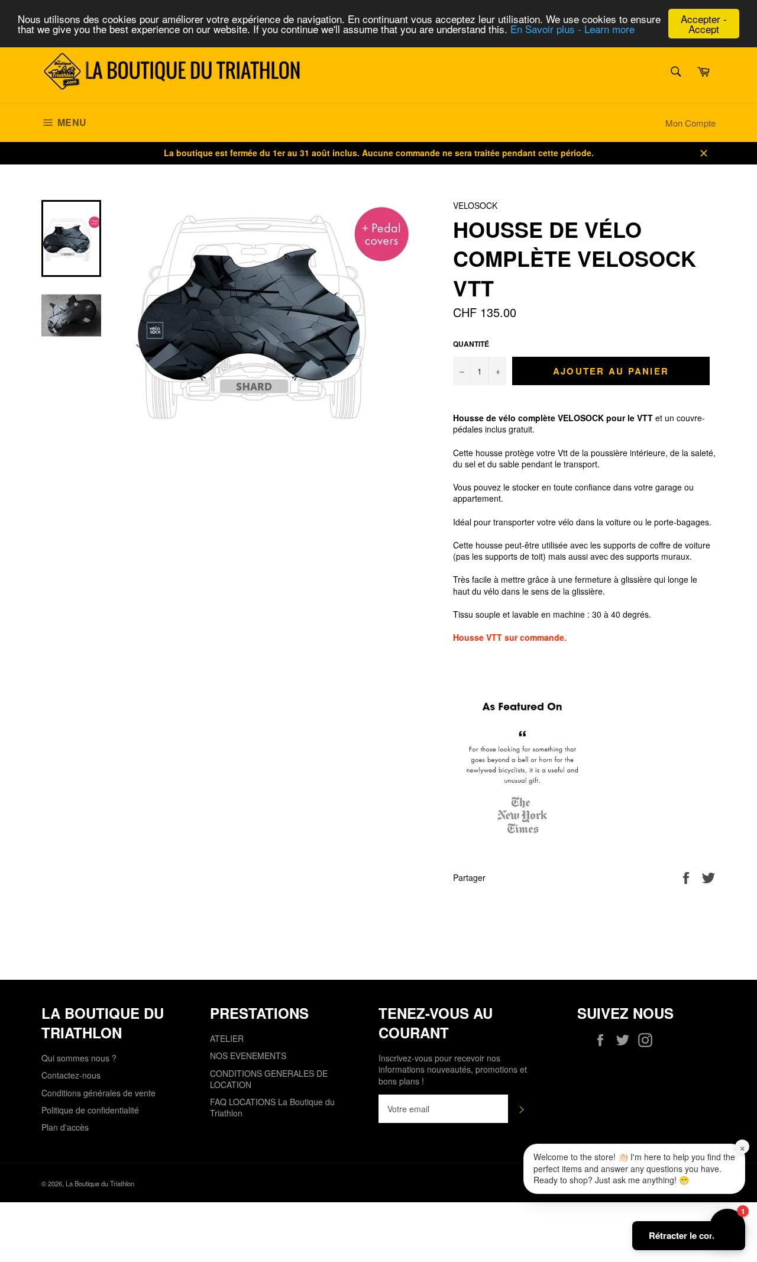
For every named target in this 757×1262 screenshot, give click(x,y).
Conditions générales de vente (98, 1093)
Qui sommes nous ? (79, 1058)
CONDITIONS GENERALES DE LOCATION (269, 1078)
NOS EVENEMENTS (248, 1055)
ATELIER (227, 1038)
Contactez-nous (71, 1075)
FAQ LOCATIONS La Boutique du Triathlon (272, 1107)
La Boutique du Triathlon (100, 1183)
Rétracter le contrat (689, 1235)
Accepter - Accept (704, 23)
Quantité (471, 344)
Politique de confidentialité (90, 1110)
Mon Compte (690, 123)
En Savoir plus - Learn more (572, 29)
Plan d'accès (65, 1127)
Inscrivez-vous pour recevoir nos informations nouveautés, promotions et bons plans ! (452, 1070)
